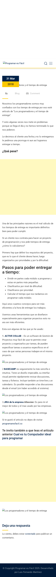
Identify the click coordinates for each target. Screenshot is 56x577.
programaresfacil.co (12, 423)
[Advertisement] (28, 29)
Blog (17, 93)
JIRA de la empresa (14, 402)
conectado (30, 534)
